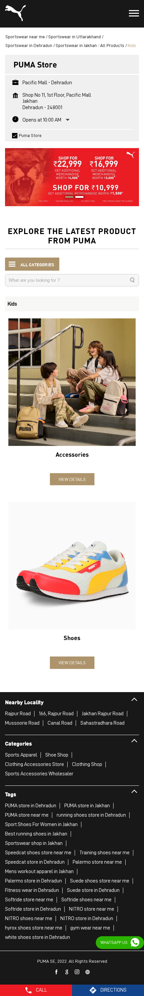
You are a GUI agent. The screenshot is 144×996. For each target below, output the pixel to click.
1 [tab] (67, 197)
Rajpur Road (18, 713)
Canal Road (60, 723)
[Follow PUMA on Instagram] (77, 972)
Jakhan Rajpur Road (103, 713)
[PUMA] (15, 13)
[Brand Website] (87, 972)
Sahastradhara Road (102, 723)
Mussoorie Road (22, 723)
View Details (72, 479)
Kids (12, 304)
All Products (112, 45)
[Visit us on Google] (67, 972)
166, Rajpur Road (56, 713)
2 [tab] (77, 197)
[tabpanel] (72, 174)
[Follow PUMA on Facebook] (56, 972)
